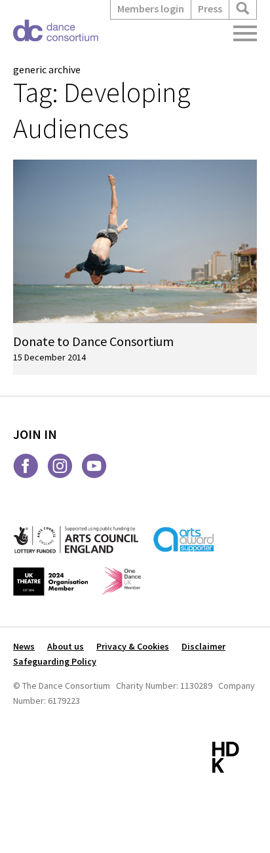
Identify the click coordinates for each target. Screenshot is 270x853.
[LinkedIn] (128, 466)
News (24, 646)
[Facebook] (26, 466)
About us (65, 646)
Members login (150, 8)
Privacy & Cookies (132, 646)
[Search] (243, 9)
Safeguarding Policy (54, 661)
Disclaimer (203, 646)
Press (210, 8)
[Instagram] (60, 466)
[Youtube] (94, 466)
